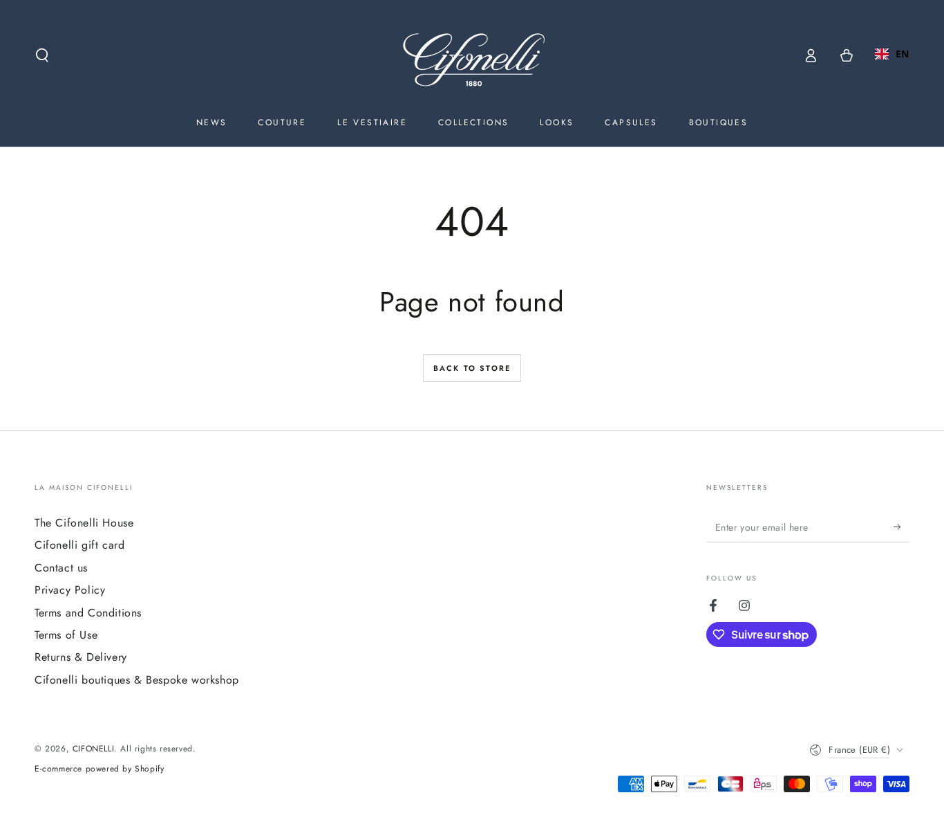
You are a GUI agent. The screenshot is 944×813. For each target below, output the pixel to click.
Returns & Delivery (81, 657)
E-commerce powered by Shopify (99, 769)
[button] (42, 55)
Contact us (61, 568)
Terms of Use (66, 635)
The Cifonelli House (84, 523)
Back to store (472, 368)
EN (902, 53)
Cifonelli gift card (79, 545)
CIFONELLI (93, 748)
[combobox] (892, 54)
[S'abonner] (901, 526)
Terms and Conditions (88, 613)
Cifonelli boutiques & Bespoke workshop (137, 680)
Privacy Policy (70, 590)
